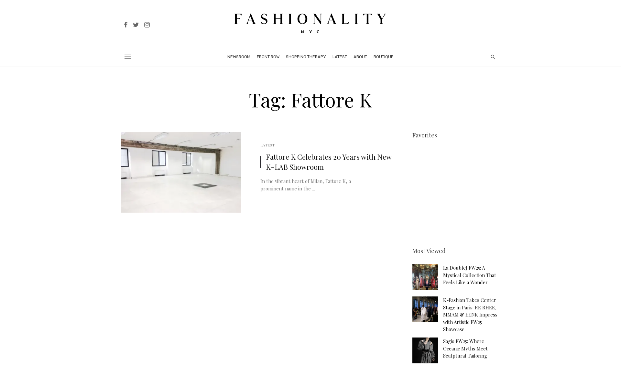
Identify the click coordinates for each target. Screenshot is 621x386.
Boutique (384, 56)
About (360, 56)
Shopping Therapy (306, 56)
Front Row (268, 56)
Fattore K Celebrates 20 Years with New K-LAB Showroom (328, 162)
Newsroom (238, 56)
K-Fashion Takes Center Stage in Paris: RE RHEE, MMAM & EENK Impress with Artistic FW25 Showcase (470, 314)
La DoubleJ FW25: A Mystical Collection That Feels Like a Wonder (469, 274)
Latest (339, 56)
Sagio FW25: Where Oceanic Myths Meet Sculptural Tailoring (465, 348)
